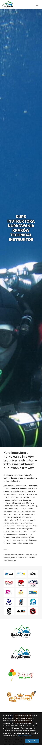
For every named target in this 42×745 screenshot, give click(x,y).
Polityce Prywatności (25, 735)
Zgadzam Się (32, 741)
